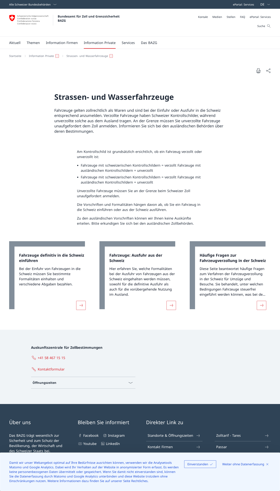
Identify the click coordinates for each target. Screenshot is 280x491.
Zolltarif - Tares (228, 435)
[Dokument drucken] (258, 70)
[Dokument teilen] (268, 70)
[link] (49, 278)
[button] (15, 43)
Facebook (91, 435)
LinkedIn (113, 443)
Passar (221, 447)
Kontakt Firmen (160, 447)
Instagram (116, 435)
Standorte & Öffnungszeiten (170, 435)
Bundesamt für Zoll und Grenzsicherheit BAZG (89, 18)
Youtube (90, 443)
